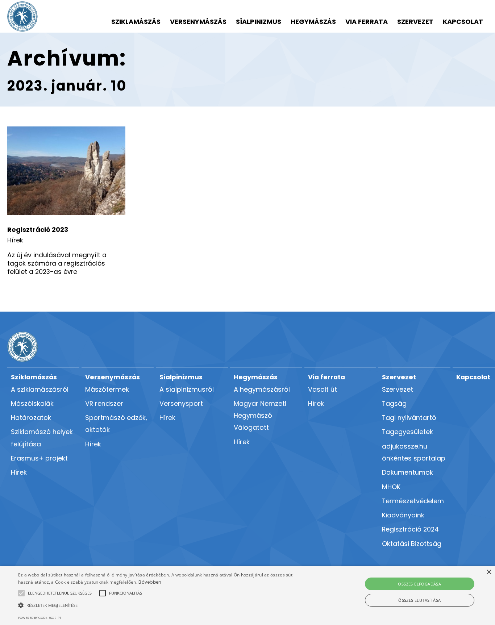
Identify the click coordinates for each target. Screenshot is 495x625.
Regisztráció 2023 (37, 229)
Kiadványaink (403, 515)
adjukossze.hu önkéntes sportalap (413, 452)
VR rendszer (104, 403)
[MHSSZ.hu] (22, 16)
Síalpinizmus (258, 21)
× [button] (488, 572)
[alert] (247, 595)
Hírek (15, 240)
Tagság (394, 403)
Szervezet (415, 21)
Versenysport (181, 403)
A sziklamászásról (39, 389)
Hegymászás (313, 21)
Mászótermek (107, 389)
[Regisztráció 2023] (66, 170)
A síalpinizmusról (186, 389)
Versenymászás (198, 21)
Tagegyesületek (407, 431)
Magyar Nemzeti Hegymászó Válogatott (260, 415)
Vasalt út (322, 389)
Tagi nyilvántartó (409, 417)
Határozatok (31, 417)
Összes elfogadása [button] (419, 584)
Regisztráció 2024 (410, 529)
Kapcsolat (463, 21)
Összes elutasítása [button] (419, 600)
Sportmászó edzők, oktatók (116, 423)
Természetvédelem (413, 500)
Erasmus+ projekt (39, 458)
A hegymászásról (262, 389)
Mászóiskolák (32, 403)
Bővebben (149, 582)
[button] (60, 593)
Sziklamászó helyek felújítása (42, 437)
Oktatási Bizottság (411, 543)
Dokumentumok (407, 472)
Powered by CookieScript (39, 618)
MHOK (391, 486)
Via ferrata (366, 21)
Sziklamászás (136, 21)
